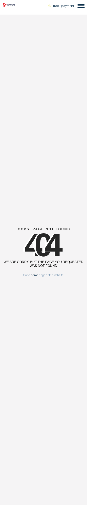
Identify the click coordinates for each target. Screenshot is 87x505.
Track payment (63, 6)
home (34, 275)
